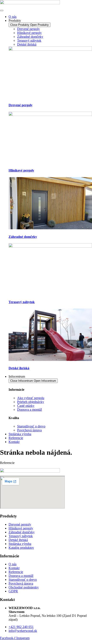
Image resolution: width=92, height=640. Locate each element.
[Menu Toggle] (1, 10)
